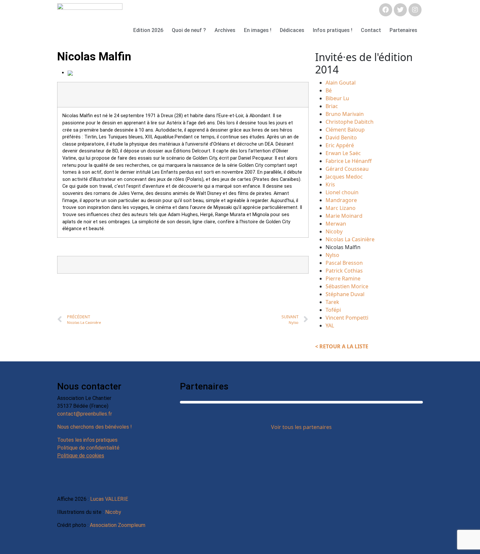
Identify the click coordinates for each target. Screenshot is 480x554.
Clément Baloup (345, 129)
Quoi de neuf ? (189, 30)
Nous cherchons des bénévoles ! (94, 427)
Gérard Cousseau (347, 168)
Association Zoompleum (117, 525)
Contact (371, 30)
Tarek (332, 302)
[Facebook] (385, 9)
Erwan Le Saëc (343, 153)
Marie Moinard (344, 215)
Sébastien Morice (347, 286)
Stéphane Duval (345, 294)
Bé (329, 90)
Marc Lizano (341, 208)
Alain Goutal (341, 82)
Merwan (336, 223)
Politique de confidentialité (88, 448)
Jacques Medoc (344, 176)
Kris (330, 184)
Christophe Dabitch (350, 121)
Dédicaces (292, 30)
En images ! (257, 30)
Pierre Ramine (343, 278)
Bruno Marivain (345, 114)
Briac (332, 106)
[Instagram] (415, 9)
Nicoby (334, 231)
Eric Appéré (340, 145)
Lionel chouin (342, 192)
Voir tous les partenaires (301, 427)
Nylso (332, 255)
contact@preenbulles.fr (84, 414)
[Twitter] (400, 9)
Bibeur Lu (337, 98)
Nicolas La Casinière (350, 239)
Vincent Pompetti (347, 317)
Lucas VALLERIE (109, 499)
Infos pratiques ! (332, 30)
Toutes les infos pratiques (87, 440)
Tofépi (333, 309)
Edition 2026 (148, 30)
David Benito (341, 137)
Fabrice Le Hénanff (349, 161)
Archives (225, 30)
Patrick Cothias (344, 270)
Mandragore (341, 200)
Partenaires (403, 30)
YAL (330, 325)
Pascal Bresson (344, 262)
